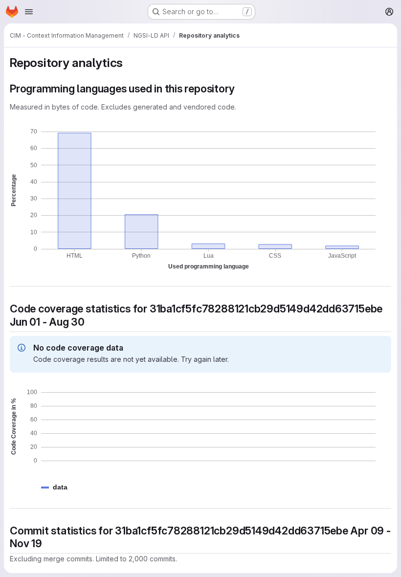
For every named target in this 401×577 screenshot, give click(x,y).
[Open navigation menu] (29, 12)
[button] (60, 487)
